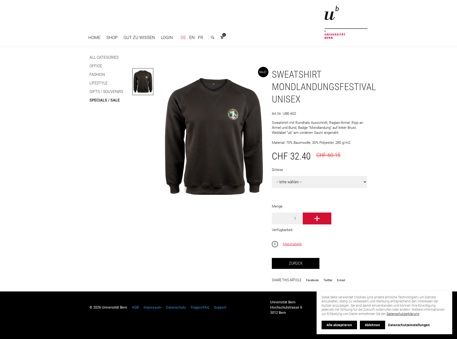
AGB (135, 307)
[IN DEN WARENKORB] (317, 218)
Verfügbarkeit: (282, 230)
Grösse (277, 170)
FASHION (97, 74)
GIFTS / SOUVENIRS (106, 91)
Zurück (296, 263)
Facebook (312, 280)
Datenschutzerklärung (403, 314)
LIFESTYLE (98, 83)
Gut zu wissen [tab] (139, 37)
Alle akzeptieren (339, 325)
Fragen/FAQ (200, 307)
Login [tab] (167, 37)
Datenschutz (176, 307)
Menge (277, 206)
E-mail (341, 280)
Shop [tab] (112, 37)
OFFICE (95, 66)
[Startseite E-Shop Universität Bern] (346, 22)
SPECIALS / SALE (104, 100)
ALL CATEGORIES (104, 57)
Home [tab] (94, 37)
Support (220, 307)
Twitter (327, 280)
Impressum (152, 307)
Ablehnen (372, 325)
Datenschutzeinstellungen (409, 325)
